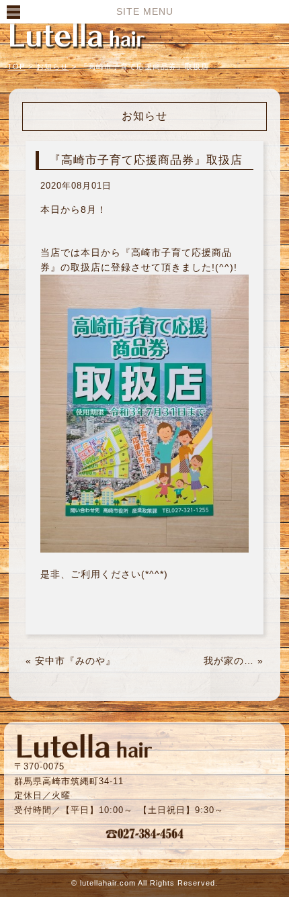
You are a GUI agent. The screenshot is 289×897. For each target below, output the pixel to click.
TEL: (144, 833)
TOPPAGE (77, 35)
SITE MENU (144, 11)
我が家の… (229, 660)
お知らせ (52, 66)
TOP (16, 66)
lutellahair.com (108, 883)
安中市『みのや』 (75, 660)
